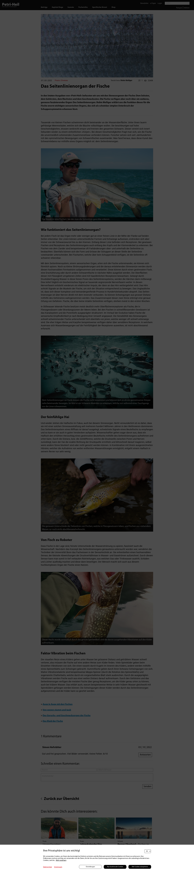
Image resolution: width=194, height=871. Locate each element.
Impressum (58, 867)
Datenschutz (47, 867)
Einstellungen (90, 867)
